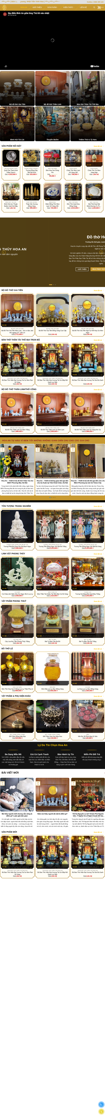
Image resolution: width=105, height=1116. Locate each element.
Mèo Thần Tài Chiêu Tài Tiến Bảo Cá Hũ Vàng (52, 594)
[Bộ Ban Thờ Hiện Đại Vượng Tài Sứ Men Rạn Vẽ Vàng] (17, 360)
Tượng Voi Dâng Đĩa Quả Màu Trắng (87, 594)
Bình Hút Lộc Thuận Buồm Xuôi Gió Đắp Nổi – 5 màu (11, 205)
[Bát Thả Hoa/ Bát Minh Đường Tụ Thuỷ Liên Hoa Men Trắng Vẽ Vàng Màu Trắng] (94, 191)
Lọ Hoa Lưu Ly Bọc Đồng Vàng (87, 689)
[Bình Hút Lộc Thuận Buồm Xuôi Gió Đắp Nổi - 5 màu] (10, 191)
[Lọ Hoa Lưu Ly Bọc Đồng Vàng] (87, 668)
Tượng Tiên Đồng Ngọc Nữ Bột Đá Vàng (87, 546)
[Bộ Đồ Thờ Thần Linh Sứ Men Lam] (52, 409)
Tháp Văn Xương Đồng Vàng (32, 205)
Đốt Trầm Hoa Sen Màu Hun (52, 736)
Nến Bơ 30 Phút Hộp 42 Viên (87, 736)
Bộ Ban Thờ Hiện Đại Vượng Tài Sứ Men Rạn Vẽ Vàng (17, 381)
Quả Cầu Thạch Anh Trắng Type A (11, 171)
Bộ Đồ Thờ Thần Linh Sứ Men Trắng (17, 430)
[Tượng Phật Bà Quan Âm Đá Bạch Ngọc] (17, 526)
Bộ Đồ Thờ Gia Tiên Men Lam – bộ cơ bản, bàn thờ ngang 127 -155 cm (17, 331)
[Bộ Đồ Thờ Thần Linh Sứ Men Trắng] (17, 409)
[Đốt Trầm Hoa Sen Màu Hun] (52, 716)
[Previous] (4, 252)
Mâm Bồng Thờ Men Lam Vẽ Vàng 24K (52, 205)
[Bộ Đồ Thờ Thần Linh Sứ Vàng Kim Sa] (87, 409)
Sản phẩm (52, 7)
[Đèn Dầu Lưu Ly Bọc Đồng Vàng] (52, 668)
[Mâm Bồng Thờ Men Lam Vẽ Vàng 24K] (52, 191)
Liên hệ (83, 7)
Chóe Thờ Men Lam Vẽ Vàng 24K (73, 171)
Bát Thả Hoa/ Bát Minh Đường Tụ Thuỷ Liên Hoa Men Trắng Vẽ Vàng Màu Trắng (94, 205)
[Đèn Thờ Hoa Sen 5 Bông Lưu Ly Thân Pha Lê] (17, 668)
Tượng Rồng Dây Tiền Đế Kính (32, 171)
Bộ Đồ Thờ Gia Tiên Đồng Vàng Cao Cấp (52, 330)
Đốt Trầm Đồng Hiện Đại (17, 736)
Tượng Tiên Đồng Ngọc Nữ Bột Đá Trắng (52, 546)
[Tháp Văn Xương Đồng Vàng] (31, 191)
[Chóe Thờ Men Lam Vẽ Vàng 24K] (73, 158)
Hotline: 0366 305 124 (95, 2)
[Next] (101, 252)
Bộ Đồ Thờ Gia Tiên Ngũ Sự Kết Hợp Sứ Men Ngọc (87, 331)
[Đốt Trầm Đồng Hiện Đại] (17, 716)
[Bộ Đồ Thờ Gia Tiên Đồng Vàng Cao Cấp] (52, 310)
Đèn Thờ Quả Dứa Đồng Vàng (73, 205)
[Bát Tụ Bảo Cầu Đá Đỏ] (52, 621)
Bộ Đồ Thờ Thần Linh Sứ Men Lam (52, 430)
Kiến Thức (68, 7)
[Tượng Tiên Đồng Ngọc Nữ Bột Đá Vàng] (87, 526)
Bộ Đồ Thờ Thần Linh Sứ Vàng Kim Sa (88, 430)
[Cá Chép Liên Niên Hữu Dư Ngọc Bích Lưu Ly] (17, 573)
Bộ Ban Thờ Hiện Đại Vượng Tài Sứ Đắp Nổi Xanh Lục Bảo (52, 381)
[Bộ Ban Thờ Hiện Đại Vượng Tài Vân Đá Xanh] (87, 360)
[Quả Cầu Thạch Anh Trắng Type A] (10, 158)
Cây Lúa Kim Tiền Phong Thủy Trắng (17, 641)
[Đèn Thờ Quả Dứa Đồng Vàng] (73, 191)
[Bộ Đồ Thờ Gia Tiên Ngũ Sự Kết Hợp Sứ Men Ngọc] (87, 310)
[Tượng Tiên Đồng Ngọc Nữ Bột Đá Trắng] (52, 526)
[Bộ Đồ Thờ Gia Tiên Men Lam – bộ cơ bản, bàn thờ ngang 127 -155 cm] (17, 310)
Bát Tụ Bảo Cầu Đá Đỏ (52, 641)
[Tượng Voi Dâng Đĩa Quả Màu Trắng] (87, 573)
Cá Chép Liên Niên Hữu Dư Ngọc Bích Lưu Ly (17, 594)
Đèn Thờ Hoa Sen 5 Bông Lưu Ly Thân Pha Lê (17, 689)
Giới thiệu (37, 7)
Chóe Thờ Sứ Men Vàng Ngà (94, 171)
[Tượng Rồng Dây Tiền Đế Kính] (31, 158)
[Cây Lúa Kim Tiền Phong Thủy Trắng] (17, 621)
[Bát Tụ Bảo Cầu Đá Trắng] (87, 621)
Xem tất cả (98, 146)
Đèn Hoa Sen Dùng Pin (52, 171)
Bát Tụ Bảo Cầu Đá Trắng (87, 641)
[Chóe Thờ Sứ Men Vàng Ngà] (94, 158)
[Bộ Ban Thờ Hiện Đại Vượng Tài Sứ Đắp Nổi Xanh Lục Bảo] (52, 360)
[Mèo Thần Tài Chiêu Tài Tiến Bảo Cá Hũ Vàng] (52, 573)
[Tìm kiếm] (94, 7)
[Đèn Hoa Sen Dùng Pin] (52, 158)
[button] (51, 497)
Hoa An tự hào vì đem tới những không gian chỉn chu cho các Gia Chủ (45, 440)
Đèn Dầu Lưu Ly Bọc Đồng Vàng (52, 689)
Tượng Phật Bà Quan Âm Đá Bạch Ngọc (17, 546)
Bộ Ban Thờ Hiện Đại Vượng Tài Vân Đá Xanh (87, 380)
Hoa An (24, 7)
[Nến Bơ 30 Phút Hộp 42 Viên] (87, 716)
